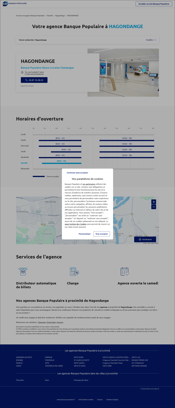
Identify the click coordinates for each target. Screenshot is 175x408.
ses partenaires (88, 184)
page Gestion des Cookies (76, 224)
